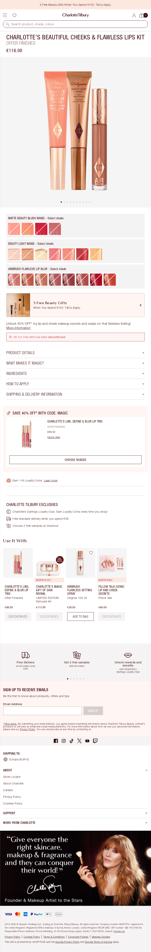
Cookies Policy (12, 803)
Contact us (119, 931)
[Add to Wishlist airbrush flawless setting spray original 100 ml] (91, 553)
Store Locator (12, 776)
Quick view (53, 437)
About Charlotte (13, 783)
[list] (75, 132)
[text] (49, 616)
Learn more (50, 480)
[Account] (134, 15)
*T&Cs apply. (10, 723)
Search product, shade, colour (32, 24)
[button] (7, 24)
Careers (8, 790)
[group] (17, 586)
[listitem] (75, 132)
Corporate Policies (78, 936)
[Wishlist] (14, 15)
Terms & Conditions (54, 936)
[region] (75, 439)
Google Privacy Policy (67, 941)
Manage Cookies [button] (101, 936)
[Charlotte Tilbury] (75, 15)
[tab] (61, 202)
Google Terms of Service (98, 941)
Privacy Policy (27, 729)
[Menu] (5, 15)
